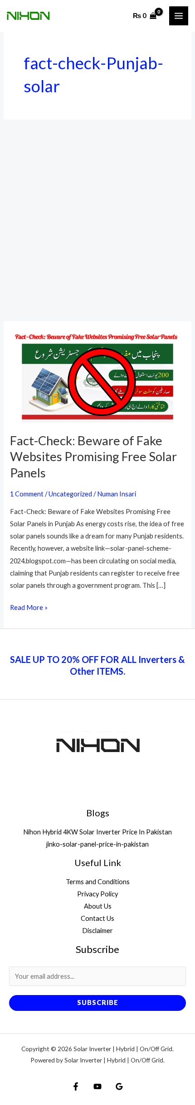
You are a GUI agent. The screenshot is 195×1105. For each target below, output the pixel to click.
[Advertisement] (97, 220)
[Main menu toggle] (178, 15)
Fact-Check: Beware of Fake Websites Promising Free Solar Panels (93, 456)
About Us (98, 906)
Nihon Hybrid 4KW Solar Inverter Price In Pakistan (97, 832)
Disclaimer (97, 930)
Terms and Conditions (98, 882)
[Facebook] (76, 1086)
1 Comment (27, 494)
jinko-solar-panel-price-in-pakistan (97, 844)
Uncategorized (70, 494)
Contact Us (97, 918)
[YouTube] (97, 1086)
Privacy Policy (97, 894)
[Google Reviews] (119, 1086)
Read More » (29, 608)
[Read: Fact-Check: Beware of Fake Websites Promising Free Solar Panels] (97, 376)
